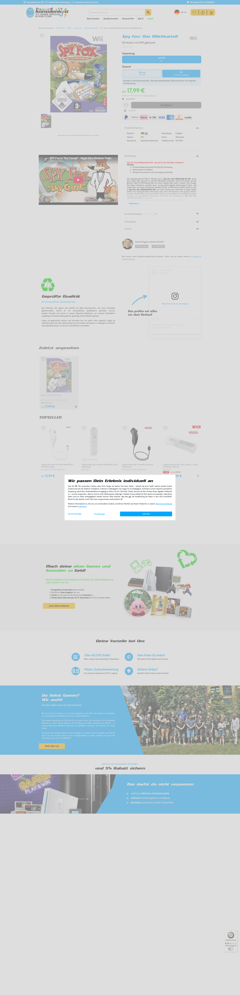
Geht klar (146, 514)
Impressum (82, 506)
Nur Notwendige (74, 514)
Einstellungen (99, 514)
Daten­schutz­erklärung (164, 504)
